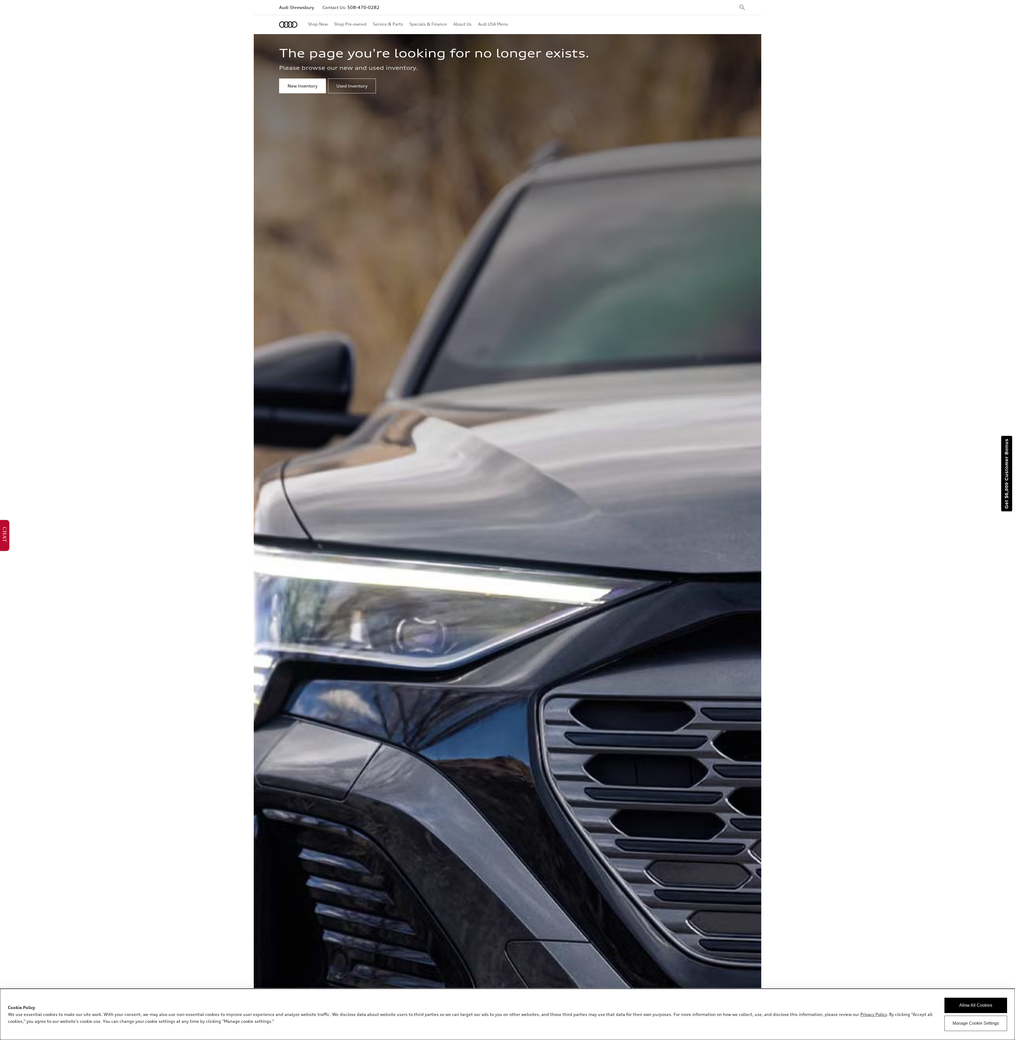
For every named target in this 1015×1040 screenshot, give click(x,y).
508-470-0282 (363, 7)
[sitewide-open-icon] (742, 7)
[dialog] (507, 1014)
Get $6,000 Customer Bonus (1006, 474)
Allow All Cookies (975, 1005)
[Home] (288, 24)
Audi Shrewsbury (296, 7)
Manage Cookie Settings (976, 1023)
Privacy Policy (873, 1014)
